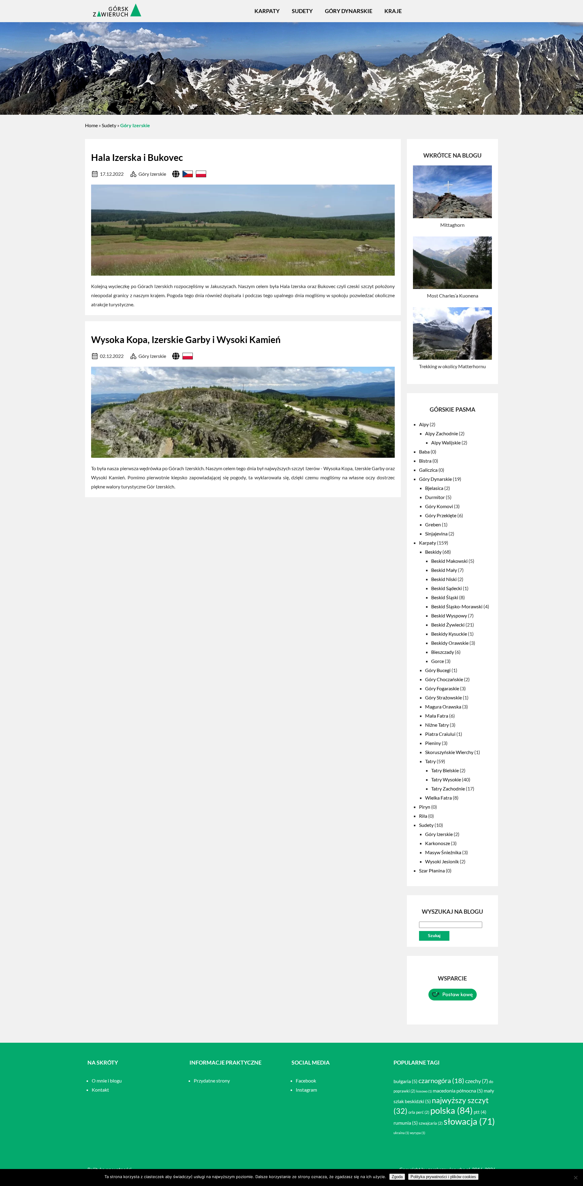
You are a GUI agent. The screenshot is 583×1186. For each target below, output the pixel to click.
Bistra (425, 461)
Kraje (393, 11)
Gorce (437, 661)
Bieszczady (442, 652)
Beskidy (433, 552)
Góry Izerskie (152, 174)
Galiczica (428, 470)
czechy (476, 1081)
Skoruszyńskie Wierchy (449, 752)
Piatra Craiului (440, 734)
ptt (480, 1112)
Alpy (424, 424)
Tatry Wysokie (446, 779)
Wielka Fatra (438, 797)
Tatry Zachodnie (448, 788)
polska (451, 1110)
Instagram (306, 1090)
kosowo (424, 1091)
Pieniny (433, 743)
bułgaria (406, 1081)
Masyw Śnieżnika (443, 852)
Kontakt (100, 1090)
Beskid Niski (444, 579)
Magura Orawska (443, 706)
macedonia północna (458, 1090)
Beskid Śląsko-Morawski (456, 606)
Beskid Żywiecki (448, 624)
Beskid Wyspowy (449, 615)
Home (91, 125)
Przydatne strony (212, 1080)
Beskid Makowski (449, 561)
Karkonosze (437, 843)
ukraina (401, 1133)
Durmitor (435, 497)
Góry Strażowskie (443, 697)
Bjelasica (434, 488)
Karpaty (267, 11)
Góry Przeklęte (440, 515)
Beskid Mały (444, 570)
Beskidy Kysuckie (449, 634)
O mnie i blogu (107, 1080)
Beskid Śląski (444, 597)
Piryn (424, 807)
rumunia (406, 1123)
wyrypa (417, 1133)
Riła (423, 816)
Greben (433, 524)
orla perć (418, 1112)
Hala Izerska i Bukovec (137, 157)
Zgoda (397, 1176)
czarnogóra (441, 1080)
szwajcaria (431, 1123)
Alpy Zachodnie (441, 433)
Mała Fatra (436, 716)
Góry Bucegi (438, 670)
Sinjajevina (436, 533)
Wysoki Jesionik (442, 861)
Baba (424, 451)
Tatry (430, 761)
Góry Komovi (439, 506)
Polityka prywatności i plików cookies (443, 1176)
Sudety (302, 11)
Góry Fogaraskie (442, 688)
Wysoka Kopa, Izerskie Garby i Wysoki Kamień (186, 339)
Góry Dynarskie (348, 11)
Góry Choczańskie (444, 679)
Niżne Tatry (437, 725)
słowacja (469, 1121)
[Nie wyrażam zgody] (575, 1177)
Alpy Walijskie (446, 442)
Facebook (306, 1080)
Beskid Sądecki (446, 588)
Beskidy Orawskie (450, 643)
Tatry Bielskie (445, 770)
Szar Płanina (432, 870)
